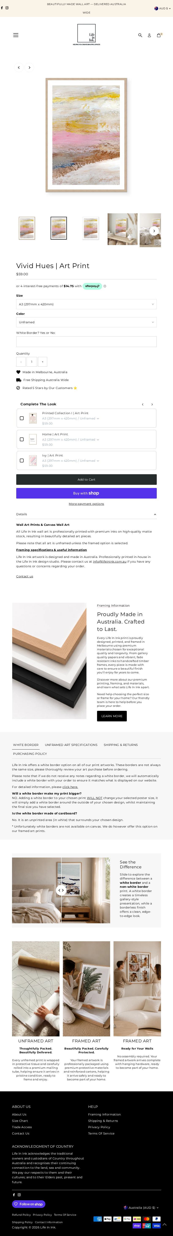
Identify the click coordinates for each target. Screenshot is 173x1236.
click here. (70, 787)
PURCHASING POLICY (30, 754)
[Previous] (19, 67)
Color (20, 314)
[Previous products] (142, 404)
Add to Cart (87, 479)
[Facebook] (2, 8)
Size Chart (20, 1121)
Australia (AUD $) (142, 1208)
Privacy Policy (99, 1127)
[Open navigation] (16, 35)
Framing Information (104, 1114)
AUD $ (163, 8)
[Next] (29, 67)
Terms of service (65, 1214)
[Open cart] (159, 35)
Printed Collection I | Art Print (65, 413)
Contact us (24, 576)
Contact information (49, 1222)
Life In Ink (47, 1227)
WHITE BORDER (25, 745)
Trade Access (22, 1127)
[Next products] (152, 404)
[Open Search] (140, 35)
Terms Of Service (101, 1133)
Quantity (23, 353)
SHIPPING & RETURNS (121, 745)
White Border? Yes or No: (35, 333)
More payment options (86, 504)
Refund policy (21, 1214)
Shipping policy (22, 1222)
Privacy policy (42, 1214)
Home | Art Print (55, 434)
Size (19, 295)
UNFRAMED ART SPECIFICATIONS (71, 745)
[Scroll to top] (164, 1224)
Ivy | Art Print (52, 455)
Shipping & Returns (103, 1121)
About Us (19, 1114)
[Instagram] (6, 8)
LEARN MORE (112, 716)
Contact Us (20, 1133)
